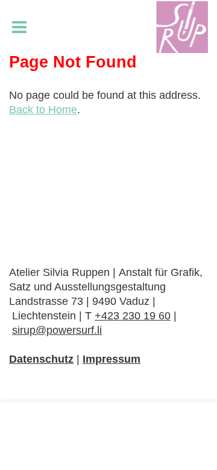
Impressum (111, 359)
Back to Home (43, 110)
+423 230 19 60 (133, 316)
